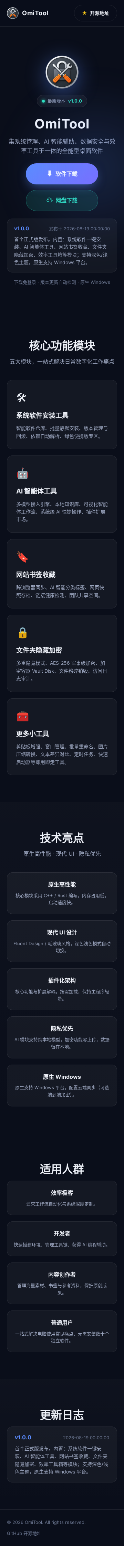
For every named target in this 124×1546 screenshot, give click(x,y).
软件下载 (62, 173)
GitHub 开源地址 (24, 1533)
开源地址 (95, 13)
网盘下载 (62, 200)
